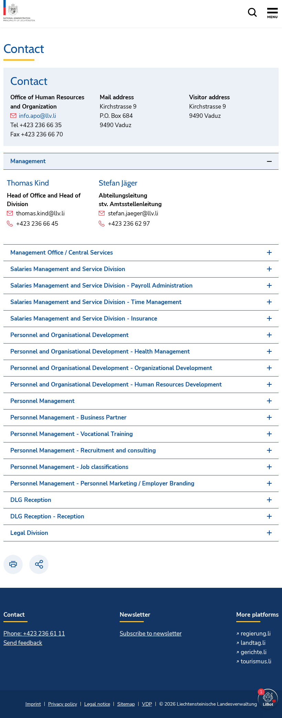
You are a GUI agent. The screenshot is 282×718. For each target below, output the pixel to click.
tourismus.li (256, 661)
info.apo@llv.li (37, 116)
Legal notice (97, 704)
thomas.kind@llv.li (40, 213)
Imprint (33, 704)
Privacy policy (62, 704)
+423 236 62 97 (129, 224)
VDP (147, 704)
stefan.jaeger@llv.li (133, 213)
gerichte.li (254, 652)
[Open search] (252, 13)
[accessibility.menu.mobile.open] (273, 14)
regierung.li (256, 634)
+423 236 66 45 (37, 224)
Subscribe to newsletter (151, 634)
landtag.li (253, 643)
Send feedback (22, 643)
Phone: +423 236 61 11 (34, 634)
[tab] (141, 161)
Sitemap (126, 704)
